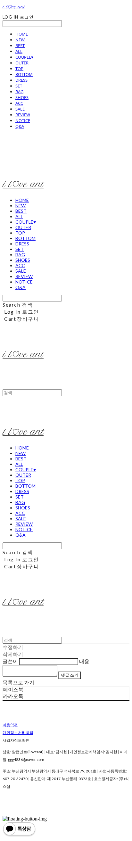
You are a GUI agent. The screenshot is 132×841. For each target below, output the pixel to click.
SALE (20, 109)
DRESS (21, 80)
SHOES (22, 97)
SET (18, 86)
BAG (19, 92)
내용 (84, 661)
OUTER (22, 63)
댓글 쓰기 (69, 675)
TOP (19, 68)
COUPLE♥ (24, 57)
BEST (20, 45)
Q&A (19, 126)
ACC (19, 103)
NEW (20, 40)
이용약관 (10, 724)
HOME (21, 34)
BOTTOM (24, 74)
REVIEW (22, 115)
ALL (18, 51)
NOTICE (22, 120)
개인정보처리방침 (18, 732)
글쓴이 (10, 661)
